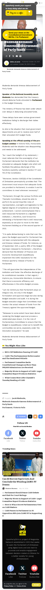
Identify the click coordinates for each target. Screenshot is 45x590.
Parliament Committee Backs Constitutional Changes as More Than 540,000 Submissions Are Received (19, 365)
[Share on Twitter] (13, 56)
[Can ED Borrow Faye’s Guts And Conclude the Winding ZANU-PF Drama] (22, 464)
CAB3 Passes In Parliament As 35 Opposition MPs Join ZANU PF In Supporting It (22, 513)
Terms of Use (21, 586)
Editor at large (15, 61)
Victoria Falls (19, 408)
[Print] (20, 56)
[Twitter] (22, 436)
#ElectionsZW (9, 472)
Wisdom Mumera (11, 488)
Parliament (37, 100)
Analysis (7, 474)
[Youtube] (37, 436)
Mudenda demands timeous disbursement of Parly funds (21, 403)
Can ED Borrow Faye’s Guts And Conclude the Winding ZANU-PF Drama (19, 482)
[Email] (16, 56)
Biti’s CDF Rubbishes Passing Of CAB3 (21, 352)
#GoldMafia (21, 472)
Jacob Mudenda (18, 398)
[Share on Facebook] (9, 56)
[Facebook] (8, 436)
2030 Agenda (32, 472)
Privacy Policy (8, 586)
